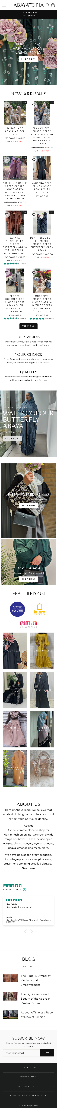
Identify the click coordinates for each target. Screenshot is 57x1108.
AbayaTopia (28, 5)
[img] (30, 886)
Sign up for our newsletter (28, 1096)
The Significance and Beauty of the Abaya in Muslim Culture (36, 998)
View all (28, 326)
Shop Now (28, 59)
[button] (11, 263)
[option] (28, 14)
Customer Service (28, 1086)
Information (28, 1077)
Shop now (12, 439)
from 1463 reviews (12, 889)
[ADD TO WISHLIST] (6, 104)
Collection (28, 1067)
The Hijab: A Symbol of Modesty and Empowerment (36, 980)
